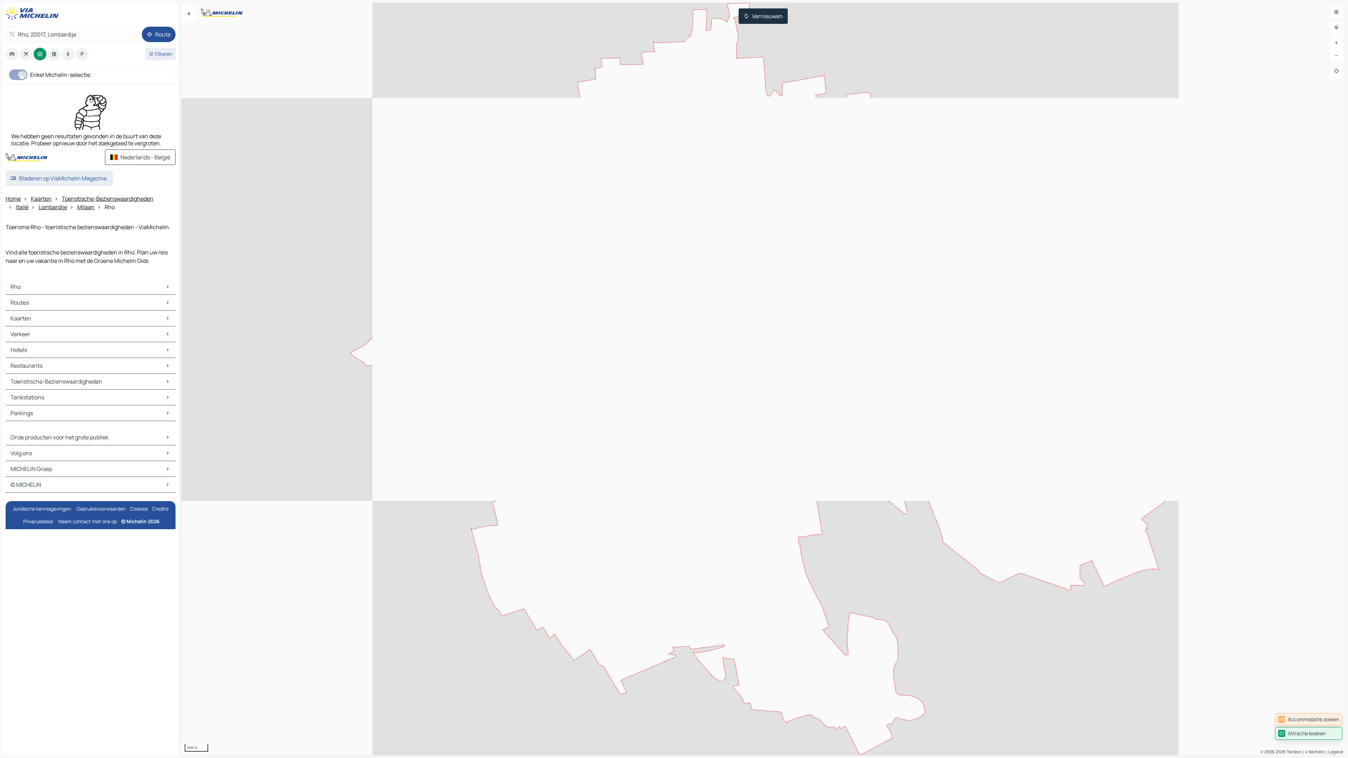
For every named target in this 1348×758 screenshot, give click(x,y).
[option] (12, 54)
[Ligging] (1336, 71)
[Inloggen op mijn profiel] (1336, 12)
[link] (1308, 719)
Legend (1335, 751)
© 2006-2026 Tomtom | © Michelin (1292, 751)
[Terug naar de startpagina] (34, 13)
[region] (763, 379)
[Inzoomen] (1336, 42)
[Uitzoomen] (1336, 55)
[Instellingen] (1336, 27)
